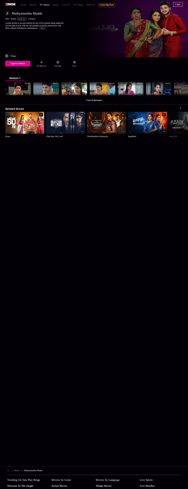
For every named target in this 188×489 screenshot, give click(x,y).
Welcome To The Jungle (20, 485)
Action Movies (59, 485)
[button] (19, 89)
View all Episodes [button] (94, 100)
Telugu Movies (104, 485)
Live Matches (147, 485)
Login (177, 4)
